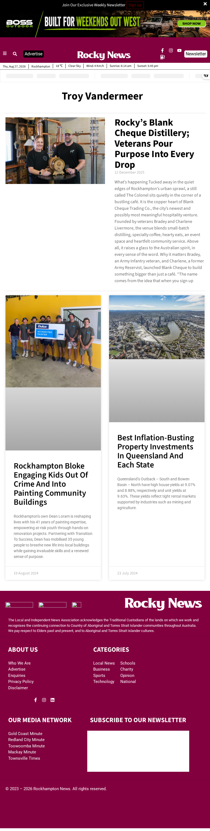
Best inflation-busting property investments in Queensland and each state (155, 451)
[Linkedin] (52, 700)
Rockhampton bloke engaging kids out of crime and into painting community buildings (51, 484)
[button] (15, 54)
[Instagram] (171, 50)
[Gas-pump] (162, 57)
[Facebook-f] (162, 50)
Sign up (135, 5)
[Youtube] (179, 50)
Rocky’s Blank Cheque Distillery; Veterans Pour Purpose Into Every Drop (154, 144)
